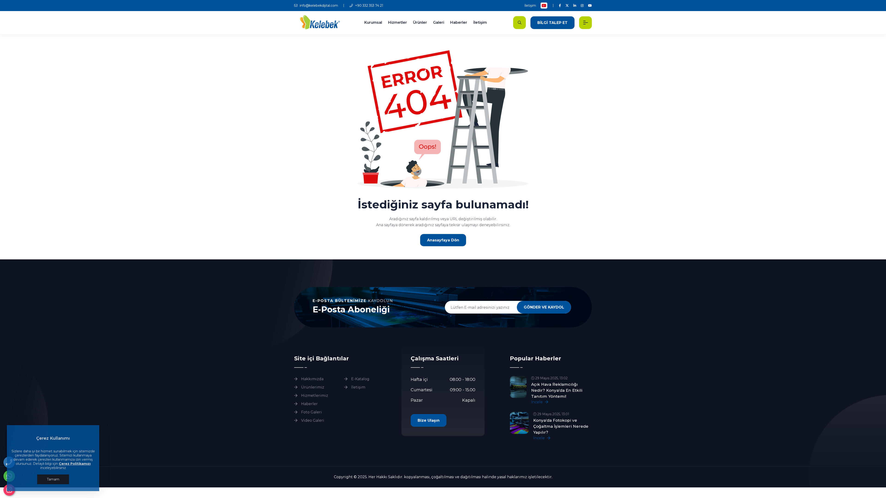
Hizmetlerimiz (314, 395)
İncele (537, 402)
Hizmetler (397, 22)
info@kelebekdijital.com (318, 5)
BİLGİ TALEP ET (552, 23)
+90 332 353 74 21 (368, 5)
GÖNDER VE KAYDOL (544, 307)
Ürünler (420, 22)
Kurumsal (373, 22)
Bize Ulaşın (429, 420)
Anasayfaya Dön (443, 240)
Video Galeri (312, 420)
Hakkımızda (311, 379)
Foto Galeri (311, 412)
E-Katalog (359, 379)
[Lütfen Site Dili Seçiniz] (544, 6)
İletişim (530, 5)
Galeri (438, 22)
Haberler (458, 22)
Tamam (53, 479)
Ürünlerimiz (312, 387)
